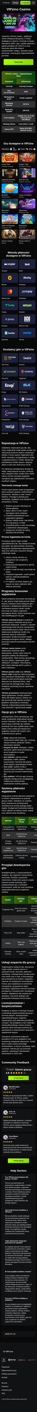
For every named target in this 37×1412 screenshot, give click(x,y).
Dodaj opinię (18, 1078)
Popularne (5, 149)
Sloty (31, 149)
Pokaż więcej (18, 1161)
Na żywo (15, 149)
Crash (23, 149)
